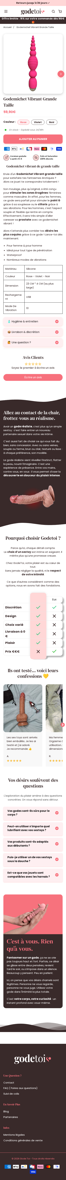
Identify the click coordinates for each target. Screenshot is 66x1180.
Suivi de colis (11, 1093)
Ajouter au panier (33, 139)
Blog (6, 1111)
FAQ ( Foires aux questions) (20, 1088)
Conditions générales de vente (23, 1140)
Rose (23, 122)
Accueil (7, 27)
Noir (51, 122)
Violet (38, 122)
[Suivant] (61, 74)
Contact (8, 1082)
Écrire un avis (33, 377)
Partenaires (10, 1117)
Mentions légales (14, 1135)
